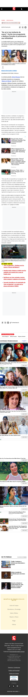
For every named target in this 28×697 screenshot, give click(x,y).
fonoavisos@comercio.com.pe (16, 651)
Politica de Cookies (14, 673)
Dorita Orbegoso (5, 336)
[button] (14, 251)
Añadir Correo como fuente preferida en (10, 22)
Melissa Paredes (13, 336)
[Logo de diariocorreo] (14, 9)
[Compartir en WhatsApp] (25, 27)
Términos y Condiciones (14, 667)
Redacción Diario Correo (9, 70)
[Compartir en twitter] (23, 27)
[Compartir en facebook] (20, 27)
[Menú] (2, 9)
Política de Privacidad (14, 670)
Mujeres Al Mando (21, 336)
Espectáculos (5, 27)
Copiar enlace (15, 322)
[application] (13, 251)
